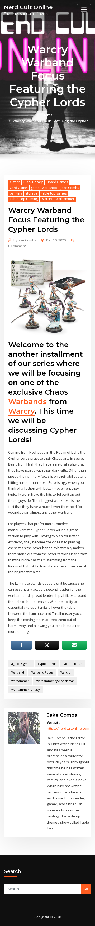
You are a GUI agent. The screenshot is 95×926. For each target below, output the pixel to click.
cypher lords (47, 664)
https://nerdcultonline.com (68, 728)
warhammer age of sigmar (55, 681)
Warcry (46, 199)
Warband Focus (42, 672)
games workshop (44, 188)
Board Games (57, 182)
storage (31, 193)
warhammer (65, 199)
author (15, 182)
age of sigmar (21, 664)
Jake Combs (70, 188)
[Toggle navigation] (84, 9)
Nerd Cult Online (28, 7)
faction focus (72, 664)
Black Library (33, 182)
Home (47, 114)
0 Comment (17, 246)
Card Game (18, 188)
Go (85, 888)
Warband (17, 672)
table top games (53, 193)
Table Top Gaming (24, 199)
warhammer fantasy (25, 690)
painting (16, 193)
